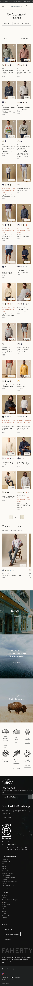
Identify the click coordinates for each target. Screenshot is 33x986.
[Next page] (22, 517)
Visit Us (16, 617)
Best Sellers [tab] (5, 530)
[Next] (32, 1)
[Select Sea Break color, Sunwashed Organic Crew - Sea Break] (26, 267)
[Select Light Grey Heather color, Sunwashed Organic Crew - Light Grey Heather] (21, 267)
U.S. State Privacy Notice (8, 980)
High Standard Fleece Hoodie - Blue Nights (23, 235)
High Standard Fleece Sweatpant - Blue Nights (9, 195)
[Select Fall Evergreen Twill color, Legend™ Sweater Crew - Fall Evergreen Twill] (5, 492)
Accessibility (5, 977)
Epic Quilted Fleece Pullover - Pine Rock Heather (7, 72)
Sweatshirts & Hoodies (22, 23)
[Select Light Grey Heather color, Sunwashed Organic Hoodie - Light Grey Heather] (24, 458)
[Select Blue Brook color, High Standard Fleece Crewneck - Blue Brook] (5, 417)
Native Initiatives (6, 904)
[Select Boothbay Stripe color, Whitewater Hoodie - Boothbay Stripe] (26, 304)
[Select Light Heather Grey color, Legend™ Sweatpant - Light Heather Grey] (3, 381)
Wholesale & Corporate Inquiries (9, 916)
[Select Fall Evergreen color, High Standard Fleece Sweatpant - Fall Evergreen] (11, 185)
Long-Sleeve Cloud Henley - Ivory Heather (8, 463)
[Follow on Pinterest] (3, 969)
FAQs (3, 864)
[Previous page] (11, 517)
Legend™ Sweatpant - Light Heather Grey (8, 385)
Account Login (6, 861)
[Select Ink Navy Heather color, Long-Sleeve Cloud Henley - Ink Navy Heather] (11, 458)
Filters (4, 39)
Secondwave (27, 767)
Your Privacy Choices (8, 885)
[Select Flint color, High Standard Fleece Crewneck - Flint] (8, 417)
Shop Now (16, 705)
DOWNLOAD (7, 817)
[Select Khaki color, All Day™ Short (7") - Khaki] (30, 570)
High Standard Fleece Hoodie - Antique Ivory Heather (23, 505)
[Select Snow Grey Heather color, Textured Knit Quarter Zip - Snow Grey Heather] (18, 102)
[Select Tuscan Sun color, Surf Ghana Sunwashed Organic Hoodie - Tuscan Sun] (18, 381)
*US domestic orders (5, 745)
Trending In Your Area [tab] (15, 530)
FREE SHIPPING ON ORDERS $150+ (16, 1)
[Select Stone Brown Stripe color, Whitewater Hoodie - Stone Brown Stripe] (21, 304)
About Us (4, 895)
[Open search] (26, 6)
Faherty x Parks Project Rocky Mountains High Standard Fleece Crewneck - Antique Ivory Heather (8, 150)
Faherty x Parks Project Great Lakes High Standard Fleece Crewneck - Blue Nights (8, 110)
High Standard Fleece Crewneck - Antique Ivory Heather (23, 428)
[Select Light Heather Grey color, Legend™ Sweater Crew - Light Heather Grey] (3, 492)
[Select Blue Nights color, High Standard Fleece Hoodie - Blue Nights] (18, 225)
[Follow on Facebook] (8, 969)
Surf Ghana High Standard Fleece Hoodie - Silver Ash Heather (7, 350)
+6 (28, 304)
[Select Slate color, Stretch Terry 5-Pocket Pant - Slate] (3, 570)
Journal (4, 907)
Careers (4, 913)
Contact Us (5, 859)
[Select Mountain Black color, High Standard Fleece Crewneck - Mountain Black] (3, 417)
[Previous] (0, 1)
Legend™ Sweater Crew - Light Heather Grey (8, 497)
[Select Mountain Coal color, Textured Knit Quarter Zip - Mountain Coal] (26, 102)
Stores (4, 911)
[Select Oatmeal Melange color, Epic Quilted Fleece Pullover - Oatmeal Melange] (8, 65)
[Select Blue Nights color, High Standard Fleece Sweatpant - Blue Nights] (3, 185)
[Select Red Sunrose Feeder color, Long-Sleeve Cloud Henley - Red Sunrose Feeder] (8, 458)
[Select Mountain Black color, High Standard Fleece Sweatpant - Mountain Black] (8, 185)
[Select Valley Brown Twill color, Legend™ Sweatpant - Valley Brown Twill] (11, 381)
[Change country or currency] (4, 974)
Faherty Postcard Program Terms (9, 882)
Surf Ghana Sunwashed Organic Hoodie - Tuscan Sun (24, 386)
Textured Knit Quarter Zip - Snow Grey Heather (23, 109)
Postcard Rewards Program (10, 900)
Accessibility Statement (8, 873)
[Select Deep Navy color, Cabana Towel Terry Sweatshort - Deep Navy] (3, 267)
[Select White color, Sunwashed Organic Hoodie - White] (21, 458)
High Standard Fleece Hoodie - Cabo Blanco (8, 314)
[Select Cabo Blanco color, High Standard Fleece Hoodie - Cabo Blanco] (21, 225)
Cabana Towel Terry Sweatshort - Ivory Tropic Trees (23, 349)
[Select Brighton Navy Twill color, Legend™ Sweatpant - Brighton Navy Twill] (8, 381)
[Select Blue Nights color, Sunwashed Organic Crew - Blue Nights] (18, 267)
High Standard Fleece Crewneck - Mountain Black (8, 428)
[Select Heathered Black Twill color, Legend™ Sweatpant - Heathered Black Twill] (5, 381)
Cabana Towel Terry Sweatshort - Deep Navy (8, 273)
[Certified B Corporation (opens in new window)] (17, 831)
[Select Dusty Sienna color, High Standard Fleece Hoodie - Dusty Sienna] (26, 225)
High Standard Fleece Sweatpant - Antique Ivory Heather (8, 236)
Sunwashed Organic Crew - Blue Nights (23, 271)
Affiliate (4, 909)
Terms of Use (6, 875)
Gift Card (4, 866)
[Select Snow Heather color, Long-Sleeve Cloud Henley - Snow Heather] (5, 458)
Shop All (7, 23)
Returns (4, 868)
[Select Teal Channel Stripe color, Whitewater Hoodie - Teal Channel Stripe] (24, 304)
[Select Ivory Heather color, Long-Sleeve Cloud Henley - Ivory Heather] (3, 458)
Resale (5, 902)
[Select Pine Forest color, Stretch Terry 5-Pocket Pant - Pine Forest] (5, 570)
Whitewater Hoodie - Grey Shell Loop (23, 310)
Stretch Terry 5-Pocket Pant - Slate (11, 575)
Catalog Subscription (8, 871)
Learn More (17, 662)
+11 (13, 570)
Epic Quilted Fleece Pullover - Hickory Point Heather (24, 72)
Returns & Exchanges (11, 934)
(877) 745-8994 (11, 845)
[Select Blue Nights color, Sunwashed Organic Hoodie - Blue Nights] (18, 458)
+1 (28, 102)
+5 (12, 458)
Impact (4, 897)
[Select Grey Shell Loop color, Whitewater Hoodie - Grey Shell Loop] (18, 304)
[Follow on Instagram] (13, 969)
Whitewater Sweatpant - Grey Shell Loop (24, 189)
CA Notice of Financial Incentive (8, 878)
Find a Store (8, 929)
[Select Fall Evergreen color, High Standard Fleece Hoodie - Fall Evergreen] (24, 225)
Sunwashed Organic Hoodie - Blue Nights (23, 463)
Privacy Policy (17, 977)
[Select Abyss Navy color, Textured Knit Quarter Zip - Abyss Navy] (21, 102)
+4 (28, 225)
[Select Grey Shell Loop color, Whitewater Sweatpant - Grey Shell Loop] (18, 185)
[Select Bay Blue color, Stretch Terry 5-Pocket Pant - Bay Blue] (11, 570)
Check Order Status (10, 939)
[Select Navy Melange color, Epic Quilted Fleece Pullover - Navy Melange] (11, 65)
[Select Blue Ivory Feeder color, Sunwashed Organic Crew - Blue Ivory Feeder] (24, 267)
